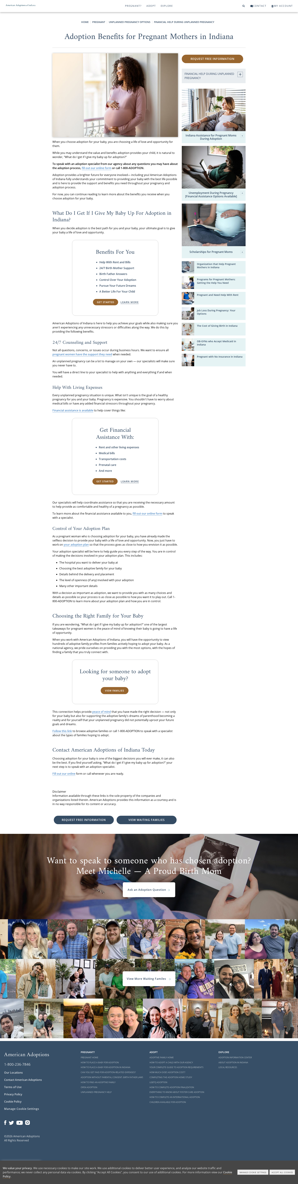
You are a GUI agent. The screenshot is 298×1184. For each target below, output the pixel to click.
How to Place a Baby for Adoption (100, 1062)
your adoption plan (76, 544)
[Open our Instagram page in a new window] (27, 1121)
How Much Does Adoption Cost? (167, 1072)
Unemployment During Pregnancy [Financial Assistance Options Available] (211, 194)
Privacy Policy (13, 1094)
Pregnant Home (89, 1057)
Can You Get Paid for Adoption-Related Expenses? (108, 1072)
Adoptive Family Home (162, 1057)
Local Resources (227, 1067)
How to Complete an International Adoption (175, 1097)
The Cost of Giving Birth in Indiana (217, 325)
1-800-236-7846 (17, 1064)
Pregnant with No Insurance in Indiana (219, 356)
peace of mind (101, 712)
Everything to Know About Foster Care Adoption (177, 1092)
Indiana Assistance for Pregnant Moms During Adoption (211, 137)
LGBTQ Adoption (158, 1082)
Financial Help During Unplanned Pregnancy (184, 22)
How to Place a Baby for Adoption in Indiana (105, 1067)
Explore (167, 5)
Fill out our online (63, 774)
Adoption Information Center (235, 1057)
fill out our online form (96, 168)
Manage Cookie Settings (21, 1109)
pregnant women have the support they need (82, 354)
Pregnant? (133, 5)
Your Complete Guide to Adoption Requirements (176, 1067)
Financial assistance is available (72, 410)
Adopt (151, 5)
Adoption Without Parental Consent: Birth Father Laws (112, 1077)
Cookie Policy (13, 1101)
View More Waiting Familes (147, 979)
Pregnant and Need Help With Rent (218, 295)
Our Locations (13, 1072)
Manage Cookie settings (253, 1172)
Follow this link (62, 731)
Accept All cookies (282, 1172)
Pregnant (98, 22)
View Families (114, 690)
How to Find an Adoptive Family (98, 1082)
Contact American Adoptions (23, 1080)
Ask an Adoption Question (147, 890)
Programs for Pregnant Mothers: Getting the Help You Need (216, 281)
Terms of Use (13, 1087)
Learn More (130, 302)
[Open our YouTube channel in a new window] (19, 1121)
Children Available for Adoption (168, 1102)
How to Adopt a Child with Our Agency (171, 1062)
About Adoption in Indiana (233, 1062)
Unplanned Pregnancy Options (129, 22)
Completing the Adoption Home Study (171, 1077)
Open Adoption (89, 1087)
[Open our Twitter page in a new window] (11, 1121)
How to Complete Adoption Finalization (172, 1087)
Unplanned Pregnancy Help (96, 1092)
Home (85, 22)
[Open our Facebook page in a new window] (5, 1121)
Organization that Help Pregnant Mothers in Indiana (216, 265)
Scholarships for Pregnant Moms (211, 252)
